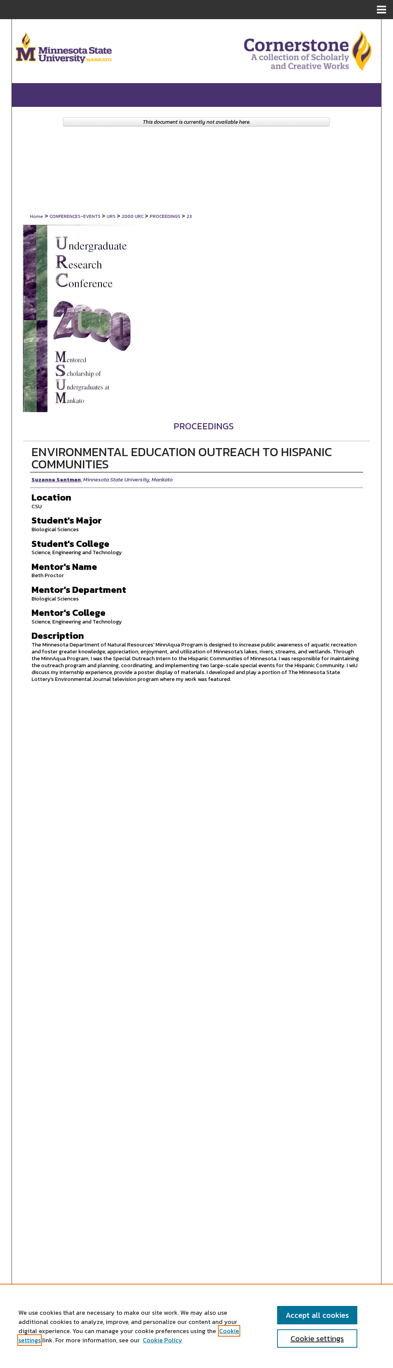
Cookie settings (317, 1338)
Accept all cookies (317, 1315)
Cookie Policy (162, 1340)
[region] (196, 1326)
